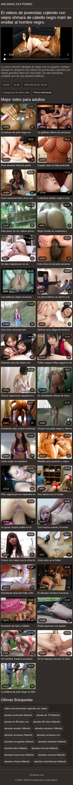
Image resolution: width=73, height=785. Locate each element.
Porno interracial (42, 92)
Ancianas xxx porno (16, 4)
